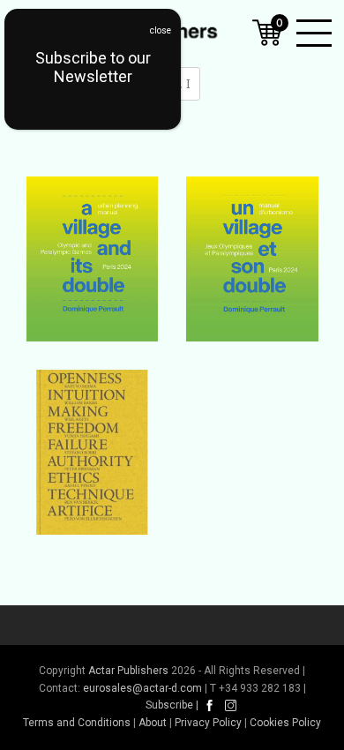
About (152, 722)
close (160, 30)
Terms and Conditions (77, 722)
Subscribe (169, 705)
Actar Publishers (128, 670)
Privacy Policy (208, 722)
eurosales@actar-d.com (142, 688)
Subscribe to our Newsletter (93, 67)
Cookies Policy (285, 722)
